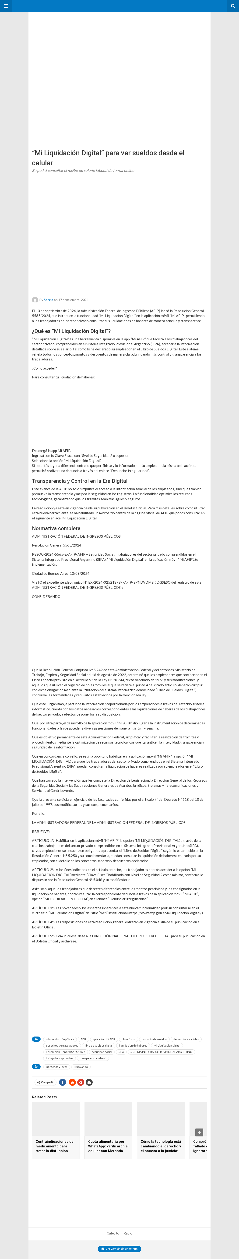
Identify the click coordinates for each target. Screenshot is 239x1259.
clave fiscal (128, 1039)
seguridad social (102, 1052)
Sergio (48, 299)
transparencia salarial (93, 1058)
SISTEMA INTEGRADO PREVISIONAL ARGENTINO (161, 1052)
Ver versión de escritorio (121, 1249)
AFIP (83, 1039)
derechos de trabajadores (62, 1045)
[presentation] (199, 1132)
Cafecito (113, 1233)
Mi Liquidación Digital (167, 1045)
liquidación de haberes (133, 1045)
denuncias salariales (186, 1039)
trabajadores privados (59, 1058)
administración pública (60, 1039)
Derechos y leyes (56, 1067)
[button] (6, 6)
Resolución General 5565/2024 (65, 1052)
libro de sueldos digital (98, 1045)
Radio (128, 1233)
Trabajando (81, 1067)
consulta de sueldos (154, 1039)
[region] (63, 41)
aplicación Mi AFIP (104, 1039)
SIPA (121, 1052)
